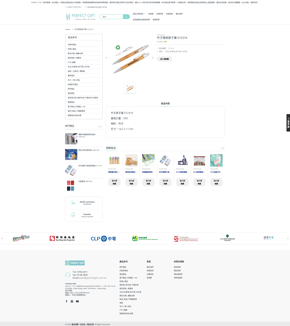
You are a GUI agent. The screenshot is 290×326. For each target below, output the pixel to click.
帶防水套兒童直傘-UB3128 (88, 150)
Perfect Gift (161, 35)
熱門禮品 (71, 89)
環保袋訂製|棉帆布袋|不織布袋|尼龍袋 (83, 97)
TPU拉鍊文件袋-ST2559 (216, 172)
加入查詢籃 (164, 59)
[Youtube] (77, 302)
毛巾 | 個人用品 (74, 80)
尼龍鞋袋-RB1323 (85, 181)
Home (67, 29)
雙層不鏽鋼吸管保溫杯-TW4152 (87, 135)
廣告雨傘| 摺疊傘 (74, 58)
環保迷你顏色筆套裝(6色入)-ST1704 (131, 172)
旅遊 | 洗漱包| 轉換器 (76, 71)
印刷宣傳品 (72, 44)
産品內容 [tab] (165, 103)
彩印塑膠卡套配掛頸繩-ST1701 (90, 166)
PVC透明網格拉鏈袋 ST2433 (199, 172)
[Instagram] (72, 302)
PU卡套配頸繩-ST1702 (182, 172)
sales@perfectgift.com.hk (92, 277)
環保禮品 (71, 93)
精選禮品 (71, 102)
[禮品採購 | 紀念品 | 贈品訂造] (80, 17)
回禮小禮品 (72, 49)
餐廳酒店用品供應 (74, 115)
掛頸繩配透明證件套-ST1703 (148, 172)
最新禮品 (71, 75)
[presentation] (99, 126)
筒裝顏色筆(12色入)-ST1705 (114, 172)
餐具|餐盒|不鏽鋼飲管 (76, 111)
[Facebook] (66, 302)
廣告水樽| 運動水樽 (75, 53)
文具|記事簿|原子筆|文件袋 (78, 66)
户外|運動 (72, 62)
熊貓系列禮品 (73, 84)
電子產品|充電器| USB (76, 106)
